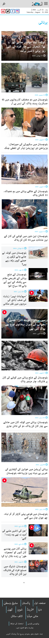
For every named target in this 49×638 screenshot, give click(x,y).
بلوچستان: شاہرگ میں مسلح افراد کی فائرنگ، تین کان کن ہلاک (14, 570)
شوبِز (19, 609)
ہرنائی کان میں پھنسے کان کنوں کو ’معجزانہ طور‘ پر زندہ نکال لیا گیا (13, 552)
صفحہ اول (40, 603)
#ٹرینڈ (30, 609)
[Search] (3, 4)
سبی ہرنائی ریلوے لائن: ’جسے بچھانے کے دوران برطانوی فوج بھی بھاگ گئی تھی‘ (25, 324)
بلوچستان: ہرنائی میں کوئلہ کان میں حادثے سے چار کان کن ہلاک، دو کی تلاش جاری (25, 424)
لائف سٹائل (17, 616)
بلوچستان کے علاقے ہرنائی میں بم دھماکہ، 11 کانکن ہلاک (26, 193)
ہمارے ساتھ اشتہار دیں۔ (24, 627)
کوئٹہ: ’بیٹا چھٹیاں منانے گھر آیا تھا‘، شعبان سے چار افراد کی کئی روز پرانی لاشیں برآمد (26, 46)
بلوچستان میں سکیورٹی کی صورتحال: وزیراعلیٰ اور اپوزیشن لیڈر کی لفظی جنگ (26, 146)
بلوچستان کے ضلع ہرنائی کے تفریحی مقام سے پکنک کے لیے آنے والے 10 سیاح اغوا (14, 280)
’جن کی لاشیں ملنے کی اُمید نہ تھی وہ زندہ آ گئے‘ (14, 535)
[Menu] (46, 4)
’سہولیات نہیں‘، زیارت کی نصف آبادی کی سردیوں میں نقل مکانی (14, 300)
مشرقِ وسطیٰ (11, 603)
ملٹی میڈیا (32, 616)
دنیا (40, 609)
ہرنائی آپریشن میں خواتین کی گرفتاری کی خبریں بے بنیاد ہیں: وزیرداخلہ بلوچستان (26, 471)
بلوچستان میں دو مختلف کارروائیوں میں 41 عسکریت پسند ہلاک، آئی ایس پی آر (25, 102)
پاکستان (26, 603)
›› (24, 582)
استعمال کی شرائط (16, 623)
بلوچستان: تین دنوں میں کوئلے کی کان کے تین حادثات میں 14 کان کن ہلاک (26, 238)
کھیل (10, 609)
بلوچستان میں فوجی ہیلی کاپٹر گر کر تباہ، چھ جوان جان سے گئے (26, 516)
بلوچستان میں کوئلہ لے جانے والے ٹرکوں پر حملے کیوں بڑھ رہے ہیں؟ (14, 258)
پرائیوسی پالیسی (33, 623)
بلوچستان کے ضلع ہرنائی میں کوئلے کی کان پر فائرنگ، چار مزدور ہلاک (25, 380)
